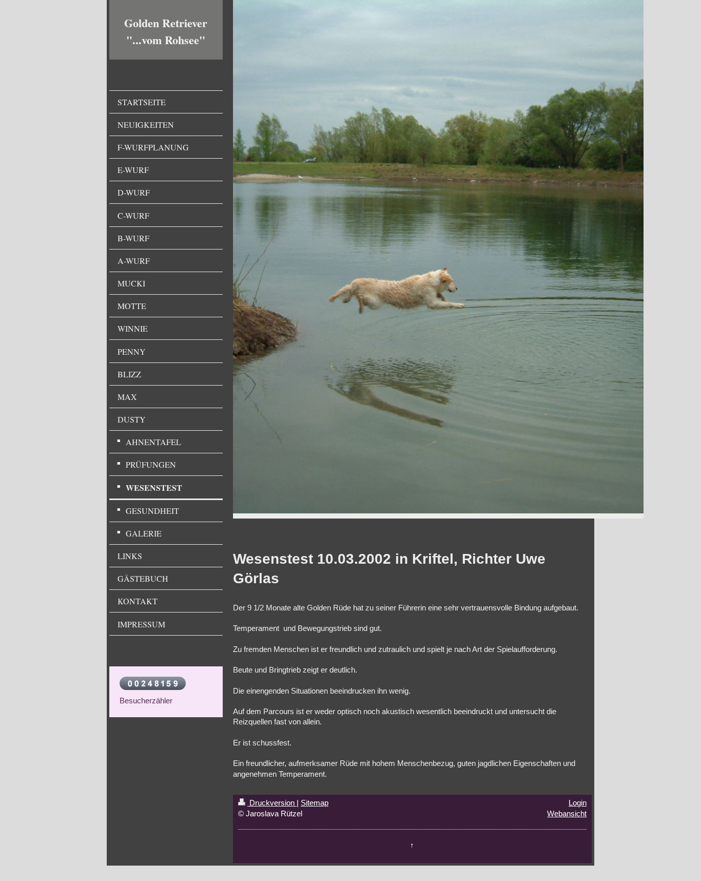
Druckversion (272, 802)
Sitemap (314, 802)
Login (578, 802)
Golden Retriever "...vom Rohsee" (165, 31)
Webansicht (567, 813)
